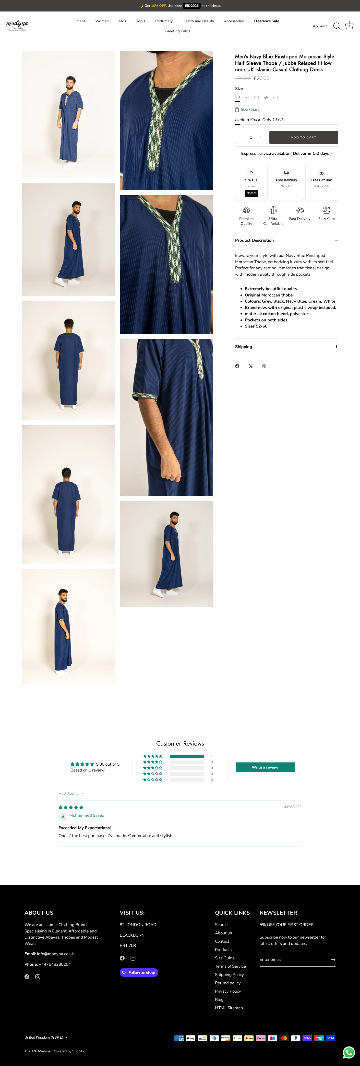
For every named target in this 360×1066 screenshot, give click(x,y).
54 (247, 97)
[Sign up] (333, 959)
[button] (153, 756)
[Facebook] (26, 976)
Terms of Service (230, 966)
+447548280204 (55, 964)
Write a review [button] (265, 767)
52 (237, 97)
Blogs (220, 999)
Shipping (243, 347)
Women (102, 21)
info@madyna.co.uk (55, 954)
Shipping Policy (229, 974)
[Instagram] (37, 976)
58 (266, 97)
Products (223, 950)
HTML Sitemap (229, 1008)
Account (320, 26)
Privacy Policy (228, 991)
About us (223, 933)
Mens (80, 21)
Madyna (44, 1051)
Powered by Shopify (68, 1051)
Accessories (234, 21)
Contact (222, 941)
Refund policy (228, 983)
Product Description (254, 240)
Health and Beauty (198, 21)
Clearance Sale (266, 21)
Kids (122, 21)
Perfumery (164, 21)
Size (239, 88)
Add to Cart (304, 137)
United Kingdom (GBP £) (43, 1037)
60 (275, 97)
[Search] (336, 26)
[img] (71, 807)
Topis (140, 21)
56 (256, 97)
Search (221, 925)
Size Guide (225, 958)
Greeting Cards (177, 31)
